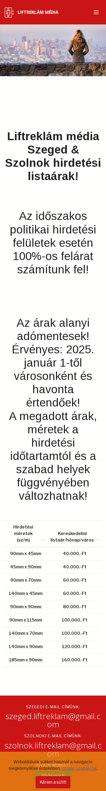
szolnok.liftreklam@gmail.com (53, 749)
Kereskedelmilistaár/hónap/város (72, 537)
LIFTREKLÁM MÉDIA (38, 12)
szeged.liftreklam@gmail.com (53, 720)
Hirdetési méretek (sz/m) (23, 533)
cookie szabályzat (79, 768)
